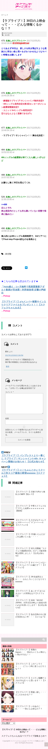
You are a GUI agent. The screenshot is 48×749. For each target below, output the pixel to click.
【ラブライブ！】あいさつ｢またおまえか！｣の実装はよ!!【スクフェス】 (30, 593)
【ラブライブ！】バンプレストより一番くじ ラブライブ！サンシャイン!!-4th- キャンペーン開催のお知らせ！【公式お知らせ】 (23, 458)
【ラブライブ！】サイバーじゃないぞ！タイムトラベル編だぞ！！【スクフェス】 (30, 564)
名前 (7, 418)
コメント (9, 392)
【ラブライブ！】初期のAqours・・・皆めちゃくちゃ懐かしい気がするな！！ (30, 652)
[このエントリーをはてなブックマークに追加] (26, 267)
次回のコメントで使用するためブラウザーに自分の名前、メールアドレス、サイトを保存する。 (24, 432)
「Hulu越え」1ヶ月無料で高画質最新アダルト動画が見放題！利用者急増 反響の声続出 (23, 289)
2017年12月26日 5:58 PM (14, 355)
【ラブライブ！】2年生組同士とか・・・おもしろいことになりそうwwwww (30, 579)
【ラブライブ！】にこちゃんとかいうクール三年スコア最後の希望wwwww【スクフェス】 (23, 473)
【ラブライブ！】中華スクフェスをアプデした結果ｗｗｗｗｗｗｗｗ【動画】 (30, 508)
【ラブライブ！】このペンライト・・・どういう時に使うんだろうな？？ (30, 666)
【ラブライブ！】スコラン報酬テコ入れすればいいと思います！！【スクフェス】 (30, 680)
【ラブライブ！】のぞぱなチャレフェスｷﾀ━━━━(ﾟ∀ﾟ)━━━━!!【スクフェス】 (30, 522)
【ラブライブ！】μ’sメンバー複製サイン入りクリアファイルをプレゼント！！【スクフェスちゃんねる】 (23, 304)
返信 (7, 366)
